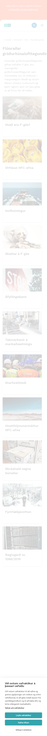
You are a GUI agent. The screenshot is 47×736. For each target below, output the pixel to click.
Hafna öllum (23, 722)
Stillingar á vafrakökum (23, 730)
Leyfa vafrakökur (23, 715)
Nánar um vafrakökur (14, 707)
